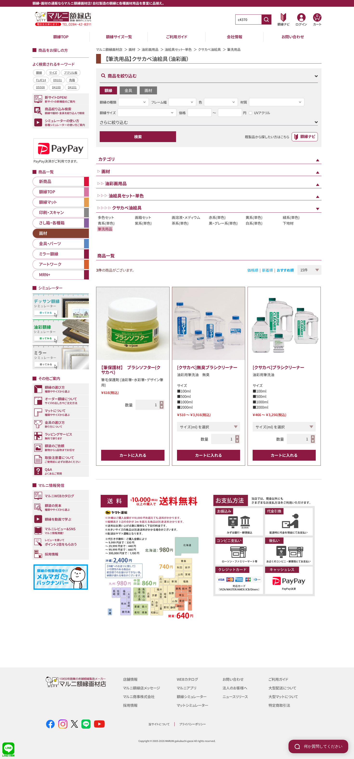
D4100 (56, 87)
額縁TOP (61, 36)
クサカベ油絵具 (209, 49)
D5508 (40, 87)
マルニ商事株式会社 (139, 696)
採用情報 (130, 705)
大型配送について (282, 687)
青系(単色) (106, 223)
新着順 (267, 270)
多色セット (106, 217)
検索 (138, 136)
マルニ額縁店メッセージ (141, 687)
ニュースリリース (235, 696)
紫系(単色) (143, 223)
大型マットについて (283, 696)
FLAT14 (41, 80)
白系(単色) (254, 223)
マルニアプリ (186, 687)
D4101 (72, 87)
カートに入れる (132, 455)
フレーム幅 (159, 102)
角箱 (72, 80)
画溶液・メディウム (186, 217)
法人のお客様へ (235, 687)
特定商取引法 (279, 705)
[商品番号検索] (266, 19)
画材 (132, 49)
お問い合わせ (293, 36)
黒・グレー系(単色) (223, 223)
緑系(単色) (291, 217)
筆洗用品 (105, 228)
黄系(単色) (254, 217)
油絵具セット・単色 (178, 49)
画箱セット (143, 217)
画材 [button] (148, 90)
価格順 (252, 270)
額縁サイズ (108, 112)
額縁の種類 (108, 102)
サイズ (53, 72)
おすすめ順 (285, 270)
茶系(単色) (180, 223)
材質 (243, 102)
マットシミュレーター (192, 705)
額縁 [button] (108, 90)
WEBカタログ (187, 679)
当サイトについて (159, 724)
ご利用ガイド (176, 36)
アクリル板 (70, 72)
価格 (182, 112)
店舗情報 (130, 679)
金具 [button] (128, 90)
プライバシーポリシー (192, 724)
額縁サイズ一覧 (119, 36)
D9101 (57, 80)
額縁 (39, 72)
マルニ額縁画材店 (109, 49)
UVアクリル (262, 112)
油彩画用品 (150, 49)
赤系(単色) (217, 217)
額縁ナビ (307, 136)
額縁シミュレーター (192, 696)
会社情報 (234, 36)
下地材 (288, 223)
